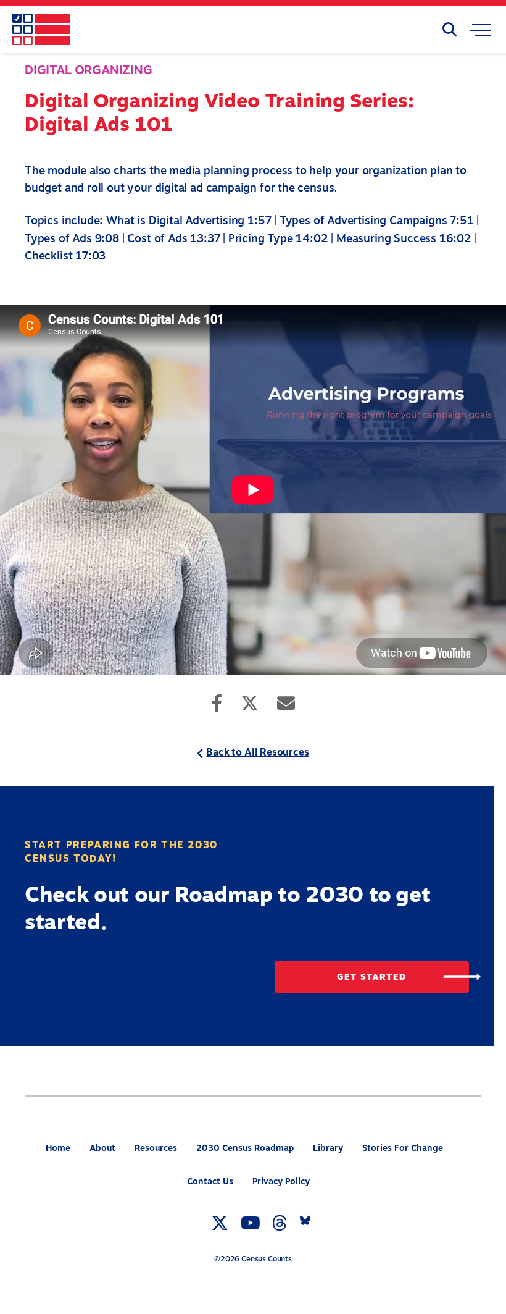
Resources (156, 1148)
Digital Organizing (88, 70)
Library (328, 1148)
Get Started (371, 976)
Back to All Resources (257, 752)
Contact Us (210, 1181)
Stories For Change (402, 1148)
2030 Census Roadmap (245, 1148)
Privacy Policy (281, 1181)
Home (58, 1148)
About (102, 1148)
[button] (480, 32)
